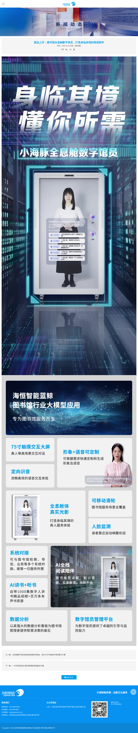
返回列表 (70, 677)
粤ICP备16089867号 (48, 728)
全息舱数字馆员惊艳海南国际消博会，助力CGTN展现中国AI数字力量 (35, 655)
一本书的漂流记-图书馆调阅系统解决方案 (24, 666)
